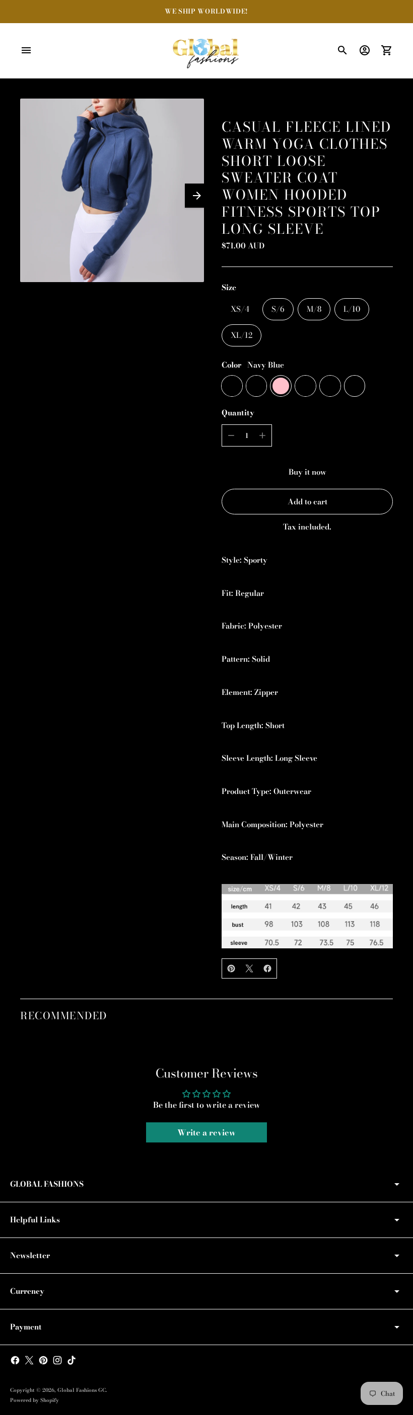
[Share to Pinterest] (231, 968)
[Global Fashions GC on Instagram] (57, 1360)
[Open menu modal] (26, 50)
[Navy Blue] (232, 386)
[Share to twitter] (249, 968)
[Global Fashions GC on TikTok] (71, 1360)
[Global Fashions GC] (206, 50)
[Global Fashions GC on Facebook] (15, 1360)
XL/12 (241, 335)
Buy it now (307, 472)
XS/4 (240, 309)
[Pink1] (256, 386)
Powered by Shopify (34, 1400)
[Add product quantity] (262, 435)
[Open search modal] (342, 50)
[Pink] (280, 386)
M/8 (314, 309)
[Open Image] (112, 190)
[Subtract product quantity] (231, 435)
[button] (197, 196)
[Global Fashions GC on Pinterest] (43, 1360)
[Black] (355, 386)
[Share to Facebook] (267, 968)
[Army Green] (305, 386)
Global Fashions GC (81, 1390)
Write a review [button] (206, 1132)
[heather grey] (330, 386)
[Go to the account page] (365, 50)
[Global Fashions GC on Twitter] (29, 1360)
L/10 (351, 309)
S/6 (277, 309)
